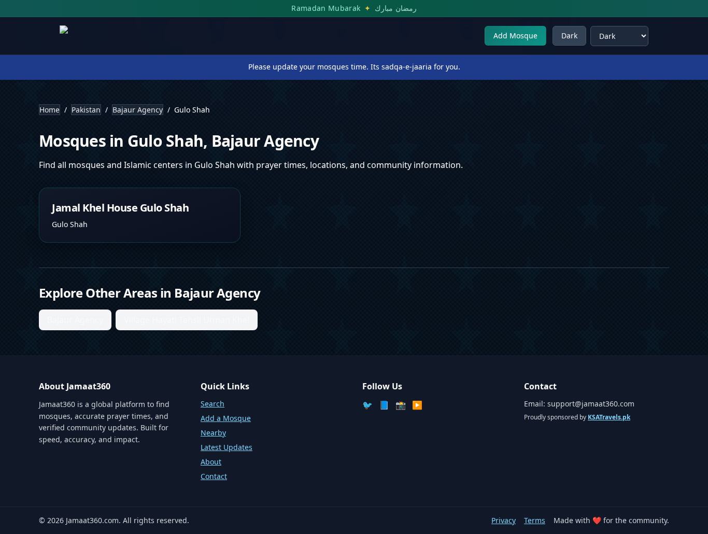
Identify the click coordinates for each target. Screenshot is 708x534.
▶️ (417, 405)
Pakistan (86, 110)
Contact (214, 476)
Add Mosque (515, 35)
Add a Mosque (226, 418)
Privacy (503, 520)
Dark (569, 35)
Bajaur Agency (137, 110)
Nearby (213, 433)
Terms (534, 520)
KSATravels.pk (609, 417)
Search (212, 404)
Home (49, 110)
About (211, 462)
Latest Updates (226, 447)
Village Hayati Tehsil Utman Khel (186, 320)
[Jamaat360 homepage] (97, 35)
